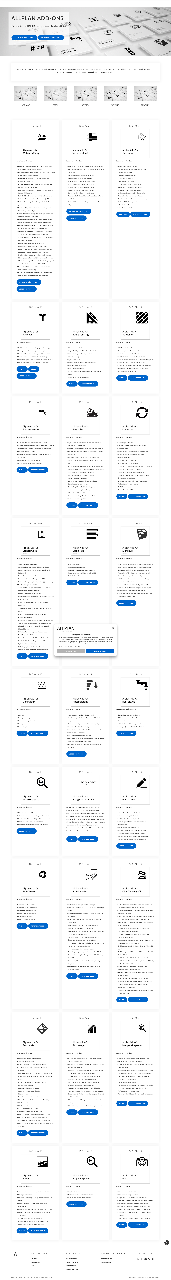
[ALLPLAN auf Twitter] (149, 1260)
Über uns (34, 1258)
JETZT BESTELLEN (26, 289)
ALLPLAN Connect (72, 1262)
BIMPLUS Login (71, 1265)
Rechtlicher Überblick (144, 1277)
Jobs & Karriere (35, 1262)
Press (32, 1265)
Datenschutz (156, 1277)
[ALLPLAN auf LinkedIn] (138, 1260)
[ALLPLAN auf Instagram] (153, 1260)
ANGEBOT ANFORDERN (50, 38)
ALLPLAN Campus (71, 1258)
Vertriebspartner (106, 1262)
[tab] (26, 97)
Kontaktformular (106, 1258)
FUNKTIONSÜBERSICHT (28, 282)
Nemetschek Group (47, 1277)
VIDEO (22, 369)
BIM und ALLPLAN (72, 1269)
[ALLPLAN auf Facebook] (142, 1260)
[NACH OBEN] (166, 1242)
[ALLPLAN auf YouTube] (145, 1260)
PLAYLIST (123, 214)
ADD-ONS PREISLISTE (24, 38)
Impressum (132, 1277)
